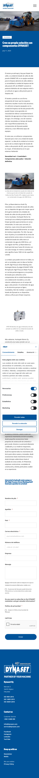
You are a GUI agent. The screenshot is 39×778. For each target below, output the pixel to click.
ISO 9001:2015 (9, 697)
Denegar (19, 429)
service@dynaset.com (12, 727)
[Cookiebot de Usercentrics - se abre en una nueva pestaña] (28, 347)
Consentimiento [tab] (8, 352)
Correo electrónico (12, 531)
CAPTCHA (8, 618)
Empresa (8, 553)
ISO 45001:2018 (9, 702)
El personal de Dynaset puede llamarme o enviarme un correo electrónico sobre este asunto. (18, 591)
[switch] (34, 395)
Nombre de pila (11, 498)
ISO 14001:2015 (9, 699)
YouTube (7, 739)
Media (6, 757)
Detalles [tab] (20, 352)
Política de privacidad (13, 606)
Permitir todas (19, 417)
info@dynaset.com (10, 724)
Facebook (7, 732)
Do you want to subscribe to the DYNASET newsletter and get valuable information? (20, 600)
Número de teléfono (12, 542)
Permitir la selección (19, 423)
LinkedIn (7, 737)
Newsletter (8, 754)
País (7, 520)
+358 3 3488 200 (9, 719)
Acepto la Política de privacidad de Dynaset (16, 611)
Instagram (7, 734)
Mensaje (8, 564)
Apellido (9, 509)
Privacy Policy (9, 764)
